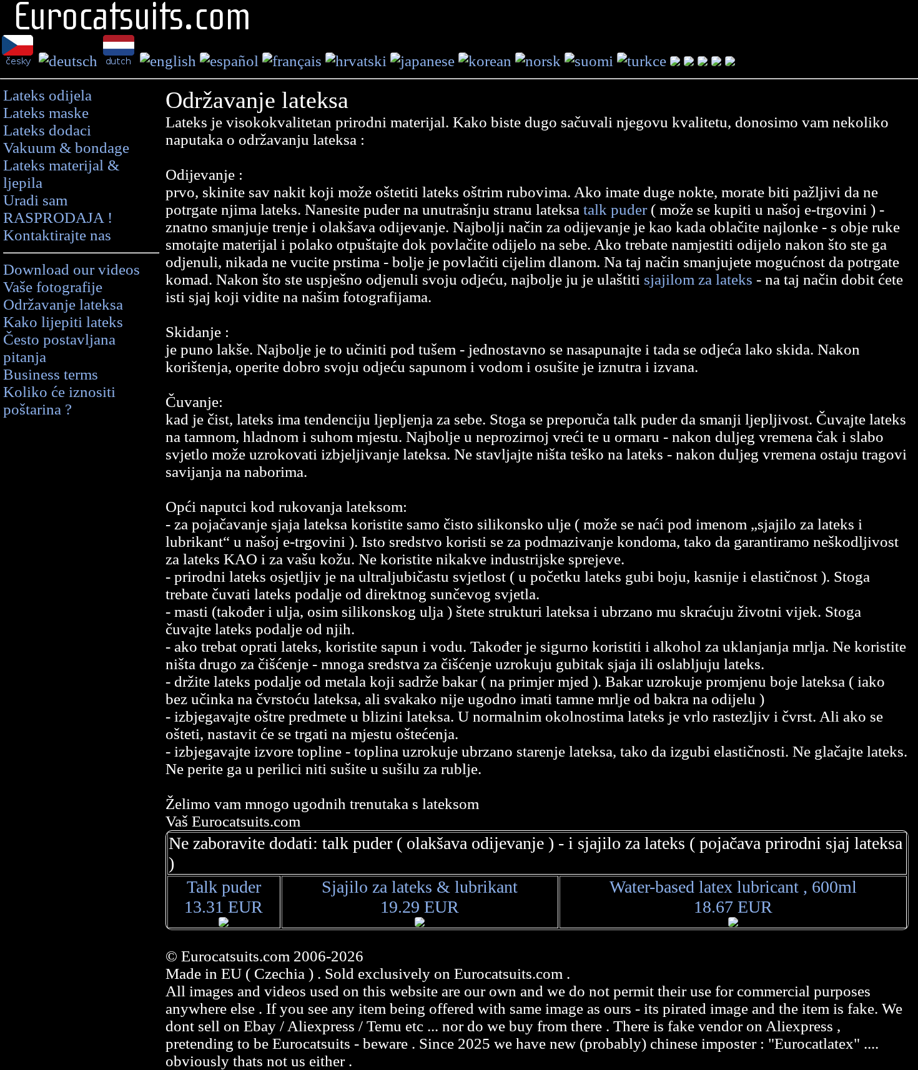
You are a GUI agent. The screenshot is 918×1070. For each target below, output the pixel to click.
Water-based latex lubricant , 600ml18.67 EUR (733, 896)
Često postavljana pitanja (59, 348)
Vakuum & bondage (66, 147)
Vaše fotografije (52, 286)
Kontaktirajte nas (57, 235)
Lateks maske (46, 112)
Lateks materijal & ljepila (61, 174)
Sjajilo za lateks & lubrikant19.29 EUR (420, 896)
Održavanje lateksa (63, 304)
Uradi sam (35, 200)
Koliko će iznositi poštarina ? (59, 400)
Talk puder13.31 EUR (223, 896)
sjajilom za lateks (698, 279)
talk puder (617, 209)
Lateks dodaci (47, 130)
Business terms (50, 374)
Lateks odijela (47, 95)
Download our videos (71, 269)
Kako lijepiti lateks (63, 321)
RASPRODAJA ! (57, 217)
